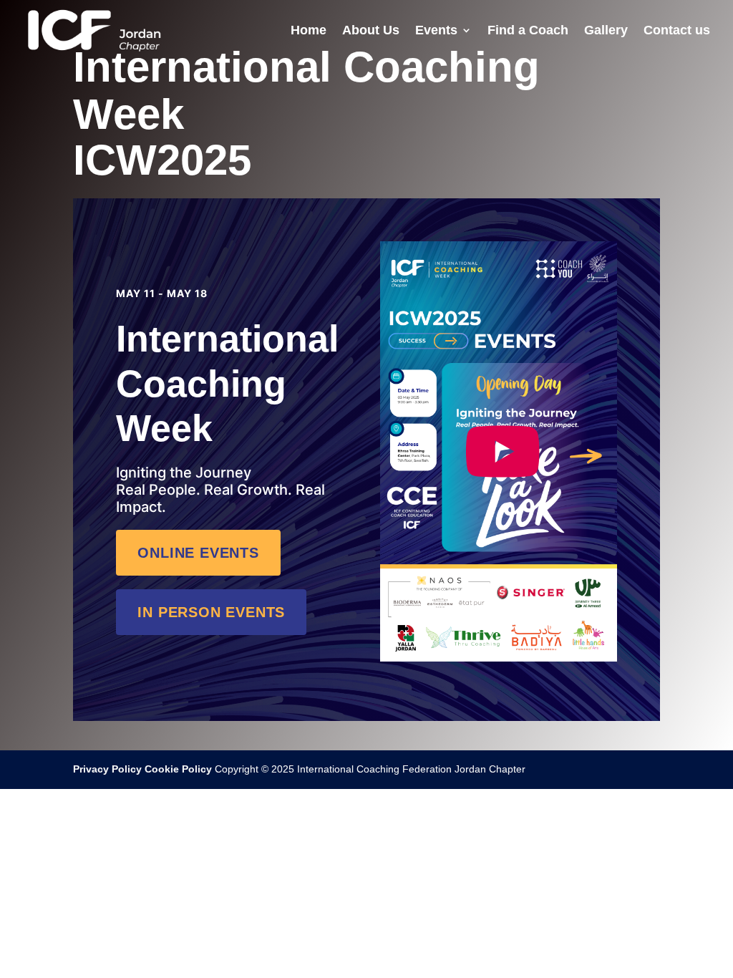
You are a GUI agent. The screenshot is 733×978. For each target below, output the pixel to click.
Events (436, 31)
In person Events (211, 612)
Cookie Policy (178, 769)
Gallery (606, 31)
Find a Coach (527, 31)
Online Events (197, 553)
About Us (370, 31)
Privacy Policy (107, 769)
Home (308, 31)
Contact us (677, 31)
